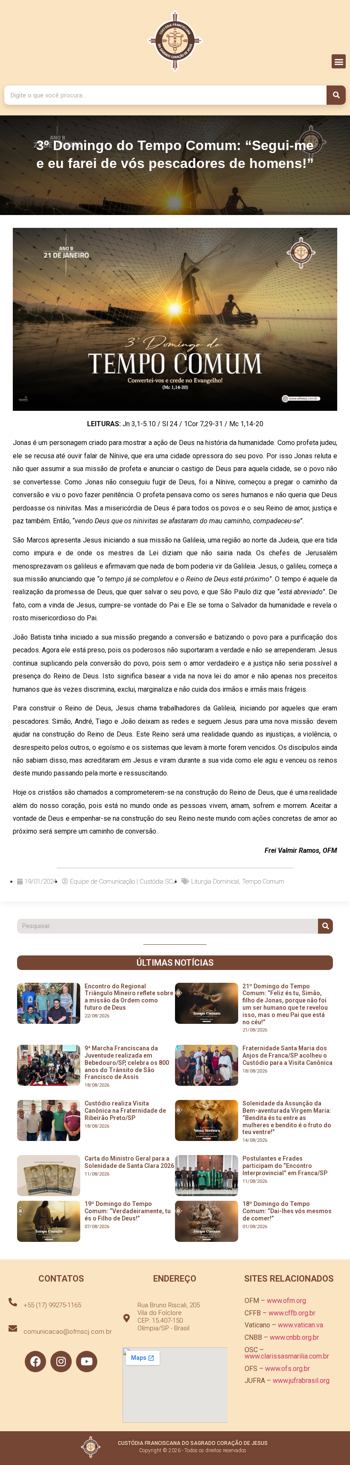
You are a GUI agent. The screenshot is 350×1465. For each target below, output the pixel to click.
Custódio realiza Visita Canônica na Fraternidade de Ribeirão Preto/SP (125, 1110)
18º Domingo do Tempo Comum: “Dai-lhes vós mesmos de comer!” (287, 1211)
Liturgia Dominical (215, 881)
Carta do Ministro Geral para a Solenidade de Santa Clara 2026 (129, 1162)
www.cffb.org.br (291, 1313)
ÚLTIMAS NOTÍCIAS (175, 963)
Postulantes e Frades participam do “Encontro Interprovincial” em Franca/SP (284, 1165)
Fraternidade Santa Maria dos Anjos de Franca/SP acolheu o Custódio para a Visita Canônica (287, 1055)
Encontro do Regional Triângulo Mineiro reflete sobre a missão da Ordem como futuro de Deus (129, 997)
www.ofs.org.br (287, 1369)
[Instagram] (61, 1361)
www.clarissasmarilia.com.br (287, 1356)
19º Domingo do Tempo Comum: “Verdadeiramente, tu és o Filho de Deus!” (128, 1211)
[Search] (336, 95)
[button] (339, 61)
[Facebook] (35, 1361)
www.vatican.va (300, 1325)
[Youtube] (86, 1361)
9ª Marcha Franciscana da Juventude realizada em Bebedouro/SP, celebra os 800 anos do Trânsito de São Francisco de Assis (127, 1062)
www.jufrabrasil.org (301, 1381)
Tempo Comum (263, 881)
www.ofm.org (286, 1301)
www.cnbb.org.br (294, 1337)
